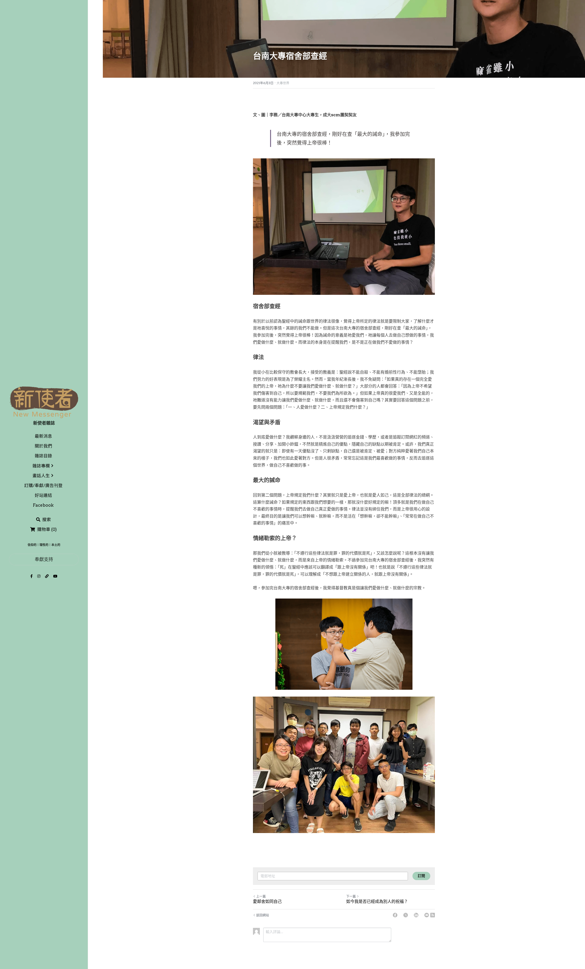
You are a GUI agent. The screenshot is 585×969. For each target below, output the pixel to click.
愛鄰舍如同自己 (267, 901)
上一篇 (261, 896)
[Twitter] (405, 915)
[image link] (44, 402)
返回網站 (262, 915)
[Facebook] (395, 915)
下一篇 (351, 896)
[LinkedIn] (416, 915)
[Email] (426, 915)
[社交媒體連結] (31, 576)
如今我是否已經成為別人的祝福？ (377, 901)
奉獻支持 (44, 559)
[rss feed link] (432, 915)
